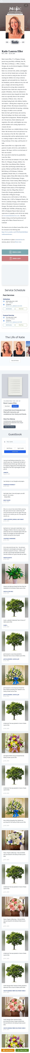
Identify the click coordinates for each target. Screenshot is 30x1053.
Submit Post (15, 451)
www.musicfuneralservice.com (11, 215)
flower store (18, 242)
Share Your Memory (9, 426)
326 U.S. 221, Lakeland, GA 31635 (14, 306)
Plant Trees (21, 308)
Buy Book (15, 406)
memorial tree (19, 239)
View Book (7, 406)
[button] (15, 574)
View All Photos (15, 360)
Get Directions (9, 308)
